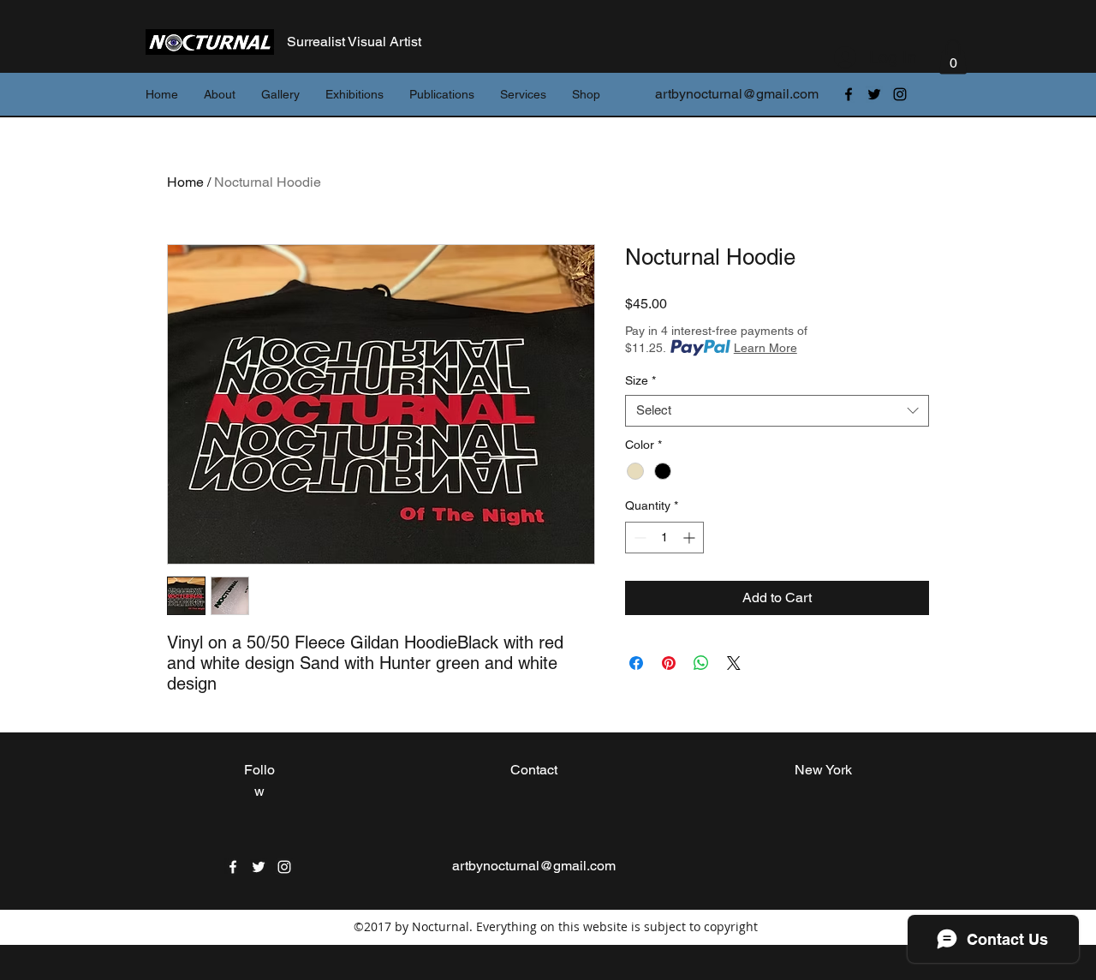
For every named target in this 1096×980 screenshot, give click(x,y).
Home (185, 182)
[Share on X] (734, 663)
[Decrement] (638, 538)
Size (640, 380)
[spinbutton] (664, 538)
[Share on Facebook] (636, 663)
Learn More (765, 348)
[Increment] (690, 538)
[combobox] (777, 411)
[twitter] (874, 94)
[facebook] (848, 94)
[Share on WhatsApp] (701, 663)
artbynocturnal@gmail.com (737, 94)
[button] (953, 57)
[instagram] (899, 94)
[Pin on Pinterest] (668, 663)
